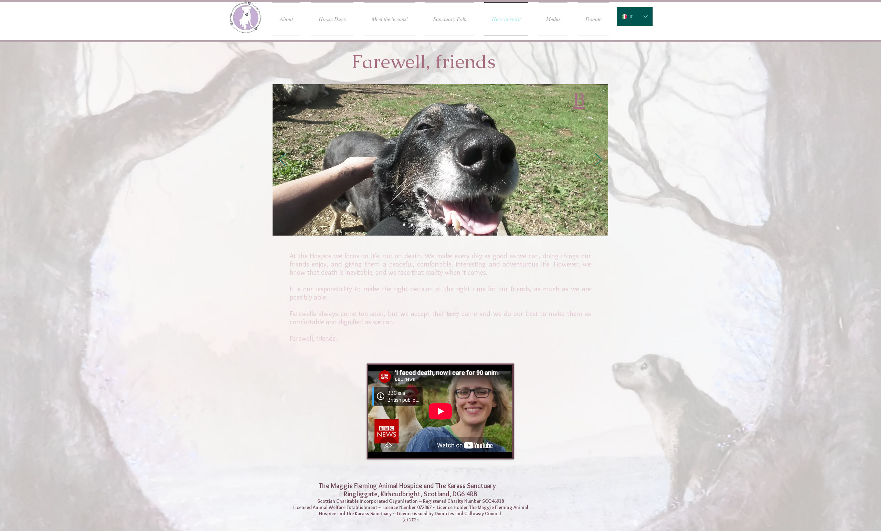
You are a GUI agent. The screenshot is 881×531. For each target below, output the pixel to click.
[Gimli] (461, 225)
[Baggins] (477, 225)
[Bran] (404, 225)
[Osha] (429, 225)
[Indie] (453, 225)
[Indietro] (282, 159)
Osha (299, 100)
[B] (420, 225)
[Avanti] (598, 159)
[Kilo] (412, 225)
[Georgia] (437, 225)
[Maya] (445, 225)
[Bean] (469, 225)
